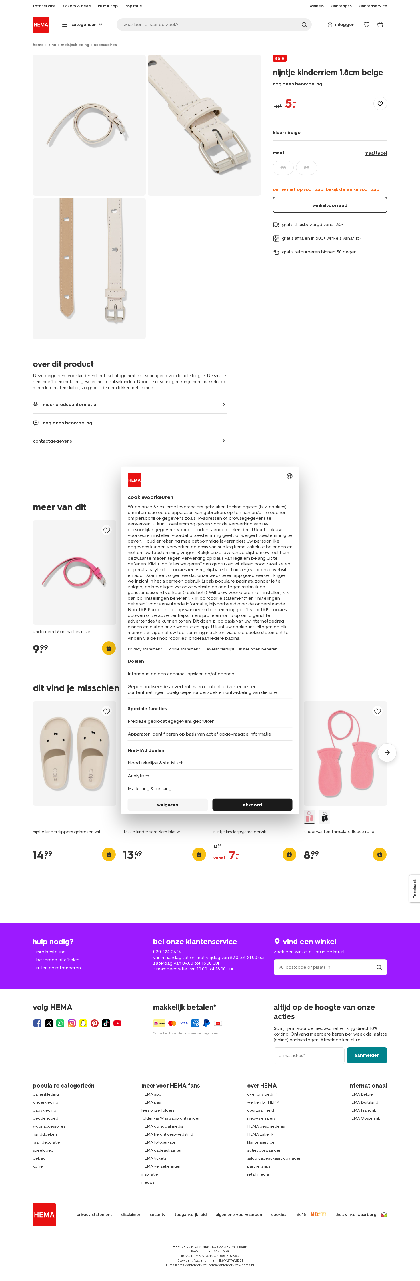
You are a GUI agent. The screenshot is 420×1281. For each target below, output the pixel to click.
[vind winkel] (379, 967)
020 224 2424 (167, 951)
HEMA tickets (153, 1158)
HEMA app (151, 1094)
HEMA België (360, 1094)
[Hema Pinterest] (95, 1023)
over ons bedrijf (262, 1094)
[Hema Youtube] (117, 1023)
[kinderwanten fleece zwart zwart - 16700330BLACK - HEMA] (324, 817)
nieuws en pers (261, 1118)
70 (283, 167)
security (157, 1214)
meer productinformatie (69, 404)
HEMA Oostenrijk (364, 1118)
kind (52, 44)
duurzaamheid (260, 1110)
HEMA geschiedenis (266, 1126)
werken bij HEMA (263, 1102)
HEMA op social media (162, 1126)
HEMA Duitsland (363, 1102)
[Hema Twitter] (49, 1023)
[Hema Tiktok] (106, 1023)
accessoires (105, 44)
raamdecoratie (46, 1142)
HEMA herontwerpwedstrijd (167, 1134)
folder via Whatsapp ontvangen (171, 1118)
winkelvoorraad (330, 205)
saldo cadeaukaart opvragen (274, 1158)
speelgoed (43, 1150)
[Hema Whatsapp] (60, 1023)
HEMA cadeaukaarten (162, 1150)
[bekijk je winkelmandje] (380, 24)
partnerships (258, 1166)
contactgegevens (52, 441)
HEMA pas (151, 1102)
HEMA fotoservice (158, 1142)
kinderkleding (45, 1102)
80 (306, 167)
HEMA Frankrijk (362, 1110)
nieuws (147, 1182)
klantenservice (261, 1142)
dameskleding (46, 1094)
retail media (258, 1174)
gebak (39, 1158)
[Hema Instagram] (72, 1023)
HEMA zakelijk (260, 1134)
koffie (38, 1166)
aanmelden (367, 1055)
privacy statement (94, 1214)
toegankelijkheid (191, 1214)
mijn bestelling (51, 951)
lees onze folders (157, 1110)
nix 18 (300, 1214)
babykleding (44, 1110)
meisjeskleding (75, 44)
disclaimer (131, 1214)
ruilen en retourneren (58, 967)
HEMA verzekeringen (161, 1166)
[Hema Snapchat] (83, 1023)
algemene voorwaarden (239, 1214)
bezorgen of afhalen (57, 959)
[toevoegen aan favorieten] (380, 103)
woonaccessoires (49, 1126)
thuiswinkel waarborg (355, 1214)
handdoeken (45, 1134)
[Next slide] (387, 753)
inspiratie (149, 1174)
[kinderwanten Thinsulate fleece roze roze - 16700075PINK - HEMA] (309, 817)
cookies (278, 1214)
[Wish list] (366, 24)
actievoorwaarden (264, 1150)
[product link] (74, 572)
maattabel (376, 153)
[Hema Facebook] (37, 1023)
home (38, 44)
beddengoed (45, 1118)
